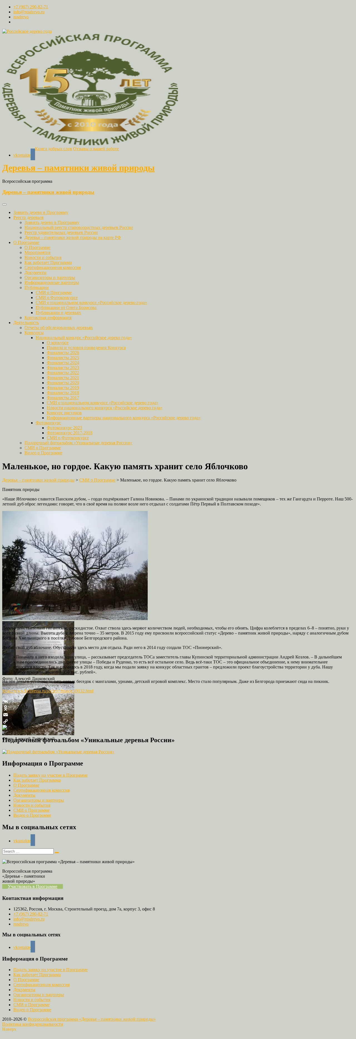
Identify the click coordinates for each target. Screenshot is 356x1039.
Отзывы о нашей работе (96, 148)
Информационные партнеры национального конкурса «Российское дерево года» (124, 417)
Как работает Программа (48, 262)
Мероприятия (37, 252)
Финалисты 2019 (63, 387)
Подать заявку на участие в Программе (50, 775)
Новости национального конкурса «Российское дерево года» (104, 407)
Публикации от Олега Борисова (66, 307)
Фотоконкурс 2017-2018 (69, 432)
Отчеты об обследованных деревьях (58, 327)
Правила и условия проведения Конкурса (86, 347)
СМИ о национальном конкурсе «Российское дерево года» (91, 302)
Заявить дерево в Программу (40, 212)
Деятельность (26, 322)
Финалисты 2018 (63, 392)
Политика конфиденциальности (32, 1024)
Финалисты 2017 (63, 397)
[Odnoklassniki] (178, 708)
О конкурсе (57, 342)
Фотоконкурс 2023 (64, 427)
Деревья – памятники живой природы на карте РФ (72, 237)
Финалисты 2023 (63, 367)
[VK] (178, 701)
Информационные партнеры (51, 282)
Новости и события (42, 257)
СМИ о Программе (54, 292)
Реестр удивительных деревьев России (61, 232)
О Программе (26, 242)
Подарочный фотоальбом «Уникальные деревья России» (78, 442)
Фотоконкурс (48, 422)
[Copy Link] (178, 721)
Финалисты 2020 (63, 382)
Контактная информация (47, 317)
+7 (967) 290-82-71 (30, 6)
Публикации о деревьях (58, 312)
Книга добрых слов (53, 148)
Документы (35, 272)
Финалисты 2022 (63, 372)
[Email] (178, 714)
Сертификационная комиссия (52, 267)
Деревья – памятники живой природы (78, 168)
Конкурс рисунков (64, 412)
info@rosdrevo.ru (28, 11)
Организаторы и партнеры (49, 277)
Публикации (36, 287)
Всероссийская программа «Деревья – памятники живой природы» (92, 1019)
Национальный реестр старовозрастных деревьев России (78, 227)
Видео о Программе (43, 452)
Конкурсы (34, 332)
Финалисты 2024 (63, 362)
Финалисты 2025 (63, 357)
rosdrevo (21, 16)
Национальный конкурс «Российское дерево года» (84, 337)
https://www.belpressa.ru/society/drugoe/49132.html (47, 690)
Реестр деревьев (28, 217)
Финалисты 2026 (63, 352)
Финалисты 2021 (63, 377)
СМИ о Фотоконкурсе (57, 297)
